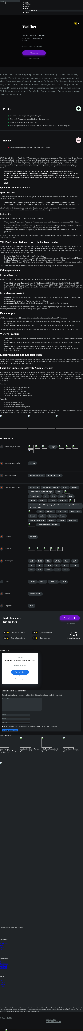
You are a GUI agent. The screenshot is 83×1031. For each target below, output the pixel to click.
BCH (32, 561)
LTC (39, 565)
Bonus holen (20, 672)
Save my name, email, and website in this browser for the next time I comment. (30, 726)
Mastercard (4, 943)
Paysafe (2, 949)
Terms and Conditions (53, 1022)
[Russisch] (53, 549)
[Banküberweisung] (37, 447)
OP (57, 565)
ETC (74, 561)
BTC (48, 561)
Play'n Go (3, 966)
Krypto (53, 447)
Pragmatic (3, 968)
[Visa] (31, 451)
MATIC (48, 565)
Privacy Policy (51, 1020)
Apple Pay (3, 947)
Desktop (33, 582)
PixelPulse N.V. (35, 594)
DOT (66, 561)
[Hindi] (39, 549)
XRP (66, 569)
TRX (31, 569)
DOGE (57, 561)
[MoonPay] (68, 447)
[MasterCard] (61, 447)
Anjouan (33, 537)
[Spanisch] (60, 549)
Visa (1, 945)
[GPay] (44, 447)
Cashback (20, 657)
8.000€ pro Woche (54, 475)
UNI (39, 569)
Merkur (2, 962)
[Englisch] (31, 549)
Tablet (63, 582)
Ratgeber (3, 986)
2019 (31, 606)
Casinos (2, 982)
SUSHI (74, 565)
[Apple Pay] (31, 447)
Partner (2, 984)
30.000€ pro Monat (36, 475)
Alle (1, 980)
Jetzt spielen (34, 53)
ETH (31, 565)
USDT (48, 569)
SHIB (65, 565)
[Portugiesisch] (46, 549)
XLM (57, 569)
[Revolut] (75, 447)
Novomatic (4, 964)
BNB (40, 561)
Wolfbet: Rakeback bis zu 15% (20, 660)
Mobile (42, 582)
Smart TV (53, 582)
